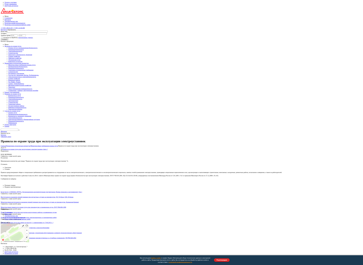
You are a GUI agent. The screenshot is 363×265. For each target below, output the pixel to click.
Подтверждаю (221, 260)
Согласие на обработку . (18, 37)
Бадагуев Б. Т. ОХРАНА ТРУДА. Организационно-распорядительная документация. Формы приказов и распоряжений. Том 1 (41, 192)
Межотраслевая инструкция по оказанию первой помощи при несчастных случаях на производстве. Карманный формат (40, 202)
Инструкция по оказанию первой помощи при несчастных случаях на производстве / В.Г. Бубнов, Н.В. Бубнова (37, 197)
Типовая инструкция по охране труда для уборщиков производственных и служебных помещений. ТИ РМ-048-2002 (38, 238)
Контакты (8, 19)
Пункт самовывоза (11, 4)
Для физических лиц (11, 21)
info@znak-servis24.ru (11, 6)
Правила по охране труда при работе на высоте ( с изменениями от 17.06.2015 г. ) (27, 222)
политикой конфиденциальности (180, 262)
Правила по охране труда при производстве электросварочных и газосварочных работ (29, 217)
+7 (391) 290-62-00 (7, 28)
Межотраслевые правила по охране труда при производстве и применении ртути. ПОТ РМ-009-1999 (33, 207)
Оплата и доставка (11, 2)
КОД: (2, 154)
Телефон (3, 33)
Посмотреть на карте (11, 253)
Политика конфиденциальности (15, 23)
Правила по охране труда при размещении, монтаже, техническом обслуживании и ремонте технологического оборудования (41, 233)
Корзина (3, 135)
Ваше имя (4, 31)
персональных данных (25, 37)
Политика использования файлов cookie (17, 25)
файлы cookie (156, 258)
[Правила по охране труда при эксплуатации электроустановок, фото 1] (24, 149)
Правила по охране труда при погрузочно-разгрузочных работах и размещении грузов (29, 212)
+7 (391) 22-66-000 (19, 28)
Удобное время (5, 35)
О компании (8, 18)
